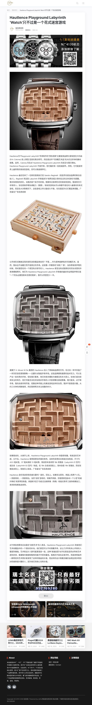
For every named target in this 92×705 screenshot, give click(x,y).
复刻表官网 (19, 28)
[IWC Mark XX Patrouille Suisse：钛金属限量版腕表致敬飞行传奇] (75, 631)
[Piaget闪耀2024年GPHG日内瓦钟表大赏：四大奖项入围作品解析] (36, 631)
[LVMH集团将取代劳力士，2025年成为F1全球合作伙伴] (16, 631)
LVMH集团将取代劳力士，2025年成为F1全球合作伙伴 (16, 641)
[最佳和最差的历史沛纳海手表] (64, 609)
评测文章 (55, 662)
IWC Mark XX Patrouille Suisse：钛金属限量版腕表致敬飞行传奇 (75, 641)
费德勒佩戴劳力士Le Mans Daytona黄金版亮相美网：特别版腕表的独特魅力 (56, 641)
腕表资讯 (27, 30)
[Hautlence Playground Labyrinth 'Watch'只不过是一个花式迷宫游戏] (46, 148)
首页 (50, 662)
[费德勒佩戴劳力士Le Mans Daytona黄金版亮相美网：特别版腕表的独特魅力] (55, 631)
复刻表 (26, 699)
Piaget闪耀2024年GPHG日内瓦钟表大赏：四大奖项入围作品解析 (35, 641)
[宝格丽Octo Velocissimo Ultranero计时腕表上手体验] (28, 609)
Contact (58, 665)
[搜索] (77, 3)
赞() (46, 596)
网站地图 (55, 699)
